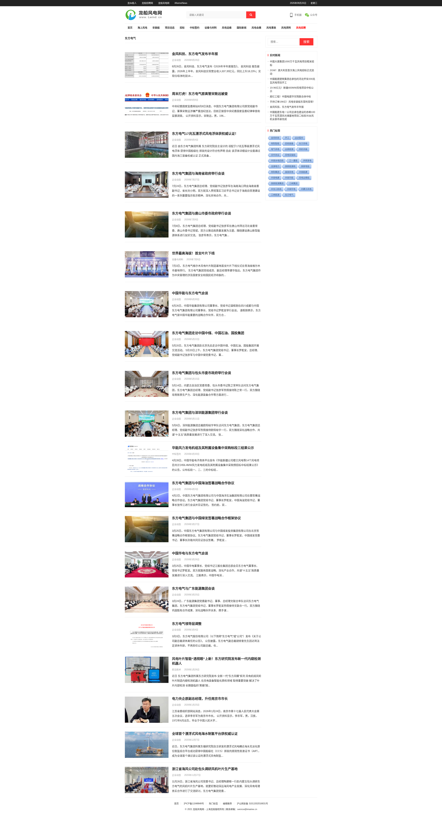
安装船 (156, 27)
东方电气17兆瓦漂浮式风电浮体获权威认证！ (205, 134)
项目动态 (170, 27)
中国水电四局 (277, 161)
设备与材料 (211, 27)
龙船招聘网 (147, 3)
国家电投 (305, 166)
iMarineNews (181, 3)
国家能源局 (290, 166)
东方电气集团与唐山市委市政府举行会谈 (201, 213)
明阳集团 (275, 172)
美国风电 (289, 172)
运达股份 (299, 138)
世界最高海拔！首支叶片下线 (193, 253)
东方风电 (303, 143)
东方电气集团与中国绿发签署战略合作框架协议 (206, 518)
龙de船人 (132, 3)
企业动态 (176, 60)
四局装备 (289, 143)
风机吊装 (303, 149)
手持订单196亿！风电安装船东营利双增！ (292, 101)
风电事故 (271, 27)
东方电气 (289, 195)
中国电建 (275, 178)
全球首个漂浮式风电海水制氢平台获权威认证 (205, 734)
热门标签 (213, 803)
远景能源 (289, 149)
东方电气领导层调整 (186, 624)
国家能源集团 (277, 183)
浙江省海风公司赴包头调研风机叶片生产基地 (205, 769)
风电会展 (256, 27)
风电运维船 (304, 178)
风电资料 (286, 27)
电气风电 (275, 149)
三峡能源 (275, 195)
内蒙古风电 (306, 189)
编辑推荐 (227, 803)
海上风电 (142, 27)
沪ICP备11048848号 (194, 803)
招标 (182, 27)
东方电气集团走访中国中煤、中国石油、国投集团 (208, 333)
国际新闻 (241, 27)
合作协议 (275, 155)
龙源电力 (275, 166)
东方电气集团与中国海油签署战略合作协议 (203, 483)
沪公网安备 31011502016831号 (252, 803)
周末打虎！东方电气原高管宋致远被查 (200, 94)
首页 (130, 27)
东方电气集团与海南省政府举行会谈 (198, 173)
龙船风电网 (163, 3)
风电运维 (227, 27)
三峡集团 (293, 183)
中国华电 (291, 189)
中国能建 (303, 172)
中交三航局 (276, 189)
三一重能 (293, 161)
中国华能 (289, 178)
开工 (287, 138)
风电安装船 (290, 155)
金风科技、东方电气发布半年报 (195, 54)
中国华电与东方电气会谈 (190, 553)
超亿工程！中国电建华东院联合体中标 (290, 96)
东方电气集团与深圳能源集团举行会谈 (200, 412)
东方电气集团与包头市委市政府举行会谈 (201, 373)
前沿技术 (176, 669)
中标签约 (194, 27)
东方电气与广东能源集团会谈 (193, 588)
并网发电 (307, 161)
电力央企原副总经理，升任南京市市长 (200, 699)
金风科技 (275, 138)
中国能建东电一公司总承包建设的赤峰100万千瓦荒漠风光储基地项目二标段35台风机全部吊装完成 (292, 115)
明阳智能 (275, 143)
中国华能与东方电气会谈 (190, 293)
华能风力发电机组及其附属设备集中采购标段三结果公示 (213, 448)
